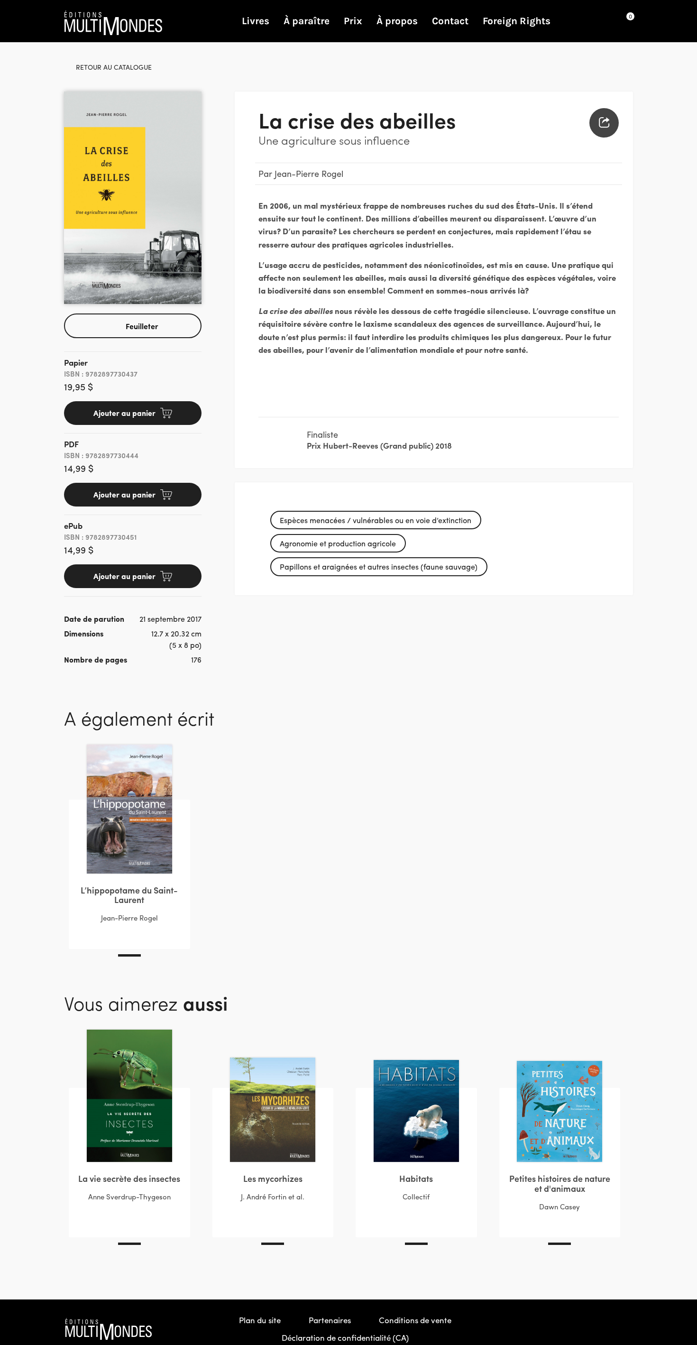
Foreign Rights (516, 21)
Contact (450, 21)
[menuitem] (604, 123)
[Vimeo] (625, 1328)
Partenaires (330, 1320)
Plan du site (260, 1320)
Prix (353, 21)
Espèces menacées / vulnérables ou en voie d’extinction (375, 520)
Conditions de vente (415, 1320)
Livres (255, 21)
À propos (397, 21)
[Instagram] (605, 1328)
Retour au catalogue (114, 67)
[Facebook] (584, 1328)
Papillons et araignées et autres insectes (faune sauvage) (378, 566)
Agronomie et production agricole (338, 543)
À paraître (307, 21)
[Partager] (604, 123)
